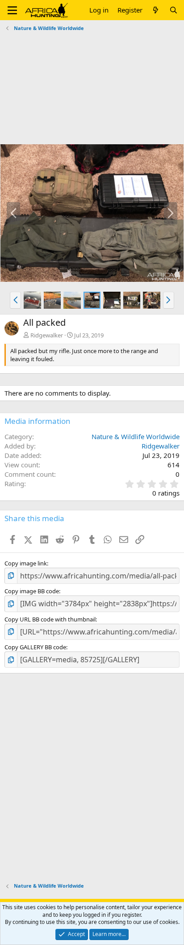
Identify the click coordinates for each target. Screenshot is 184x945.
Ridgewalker (46, 335)
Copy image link (25, 563)
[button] (12, 10)
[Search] (173, 10)
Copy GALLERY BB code (35, 647)
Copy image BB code (31, 591)
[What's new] (155, 10)
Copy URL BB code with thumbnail (50, 619)
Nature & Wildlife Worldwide (136, 436)
